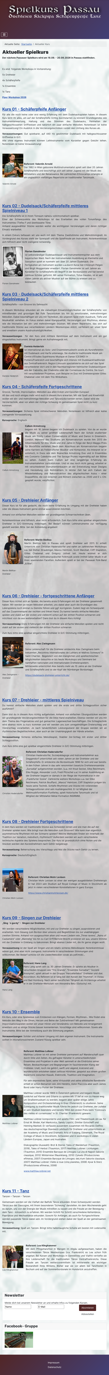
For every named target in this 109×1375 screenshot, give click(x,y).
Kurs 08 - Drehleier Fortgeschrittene (37, 821)
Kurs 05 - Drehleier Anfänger (30, 500)
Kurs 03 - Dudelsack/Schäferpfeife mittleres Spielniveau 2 (45, 296)
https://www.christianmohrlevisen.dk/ (48, 893)
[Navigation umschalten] (4, 35)
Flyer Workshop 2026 (14, 97)
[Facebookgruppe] (19, 1339)
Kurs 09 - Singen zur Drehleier (31, 917)
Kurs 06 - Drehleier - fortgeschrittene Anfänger (48, 595)
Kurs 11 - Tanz (15, 1191)
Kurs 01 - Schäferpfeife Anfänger (34, 109)
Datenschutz (54, 1367)
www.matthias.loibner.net (37, 1171)
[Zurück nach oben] (104, 1370)
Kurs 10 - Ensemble (21, 1011)
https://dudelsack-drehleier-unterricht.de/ (47, 675)
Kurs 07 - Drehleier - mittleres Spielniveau (43, 700)
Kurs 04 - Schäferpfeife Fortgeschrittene (42, 386)
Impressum (53, 1362)
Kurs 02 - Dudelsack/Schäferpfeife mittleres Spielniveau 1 (45, 208)
